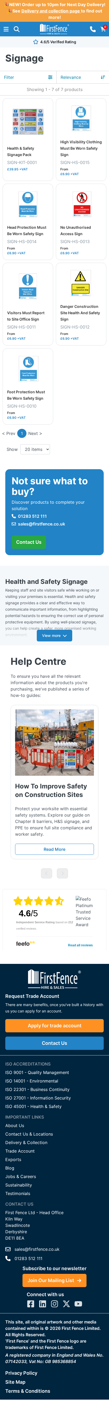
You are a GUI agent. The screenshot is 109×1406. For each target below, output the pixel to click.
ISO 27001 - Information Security (38, 1098)
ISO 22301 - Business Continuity (37, 1089)
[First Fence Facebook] (31, 1304)
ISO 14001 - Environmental (31, 1081)
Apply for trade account (54, 1025)
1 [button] (22, 433)
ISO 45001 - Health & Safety (33, 1106)
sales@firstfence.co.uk (41, 524)
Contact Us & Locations (29, 1134)
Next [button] (33, 433)
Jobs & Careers (20, 1176)
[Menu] (6, 29)
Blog (9, 1168)
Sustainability (18, 1185)
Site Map (15, 1382)
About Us (14, 1125)
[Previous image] (46, 873)
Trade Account (20, 1151)
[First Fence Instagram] (54, 1304)
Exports (13, 1159)
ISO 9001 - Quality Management (37, 1072)
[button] (17, 29)
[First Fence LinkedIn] (43, 1304)
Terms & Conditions (27, 1391)
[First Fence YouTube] (78, 1304)
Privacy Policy (21, 1373)
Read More (54, 849)
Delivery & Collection (26, 1142)
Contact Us (29, 542)
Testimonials (17, 1193)
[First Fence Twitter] (66, 1304)
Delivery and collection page (51, 11)
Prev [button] (10, 433)
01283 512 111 (32, 516)
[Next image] (62, 873)
